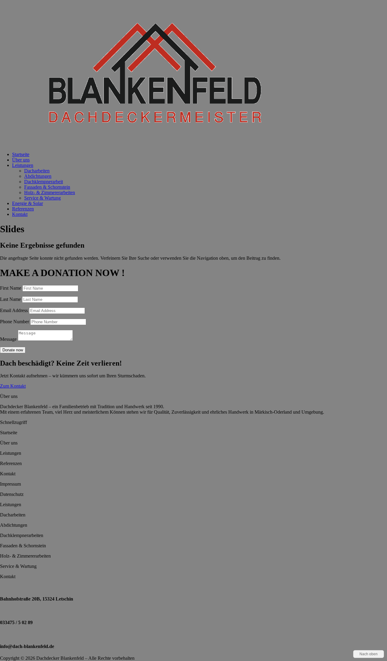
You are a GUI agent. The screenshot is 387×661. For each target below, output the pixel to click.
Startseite (20, 154)
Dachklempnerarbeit (43, 181)
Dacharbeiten (37, 170)
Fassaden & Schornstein (47, 187)
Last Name (10, 299)
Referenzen (23, 208)
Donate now (12, 350)
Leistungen (22, 165)
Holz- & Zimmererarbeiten (49, 192)
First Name (10, 288)
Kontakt (20, 214)
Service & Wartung (42, 197)
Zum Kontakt (13, 386)
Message (8, 339)
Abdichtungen (37, 176)
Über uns (21, 159)
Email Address (14, 310)
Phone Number (14, 321)
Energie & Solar (27, 203)
